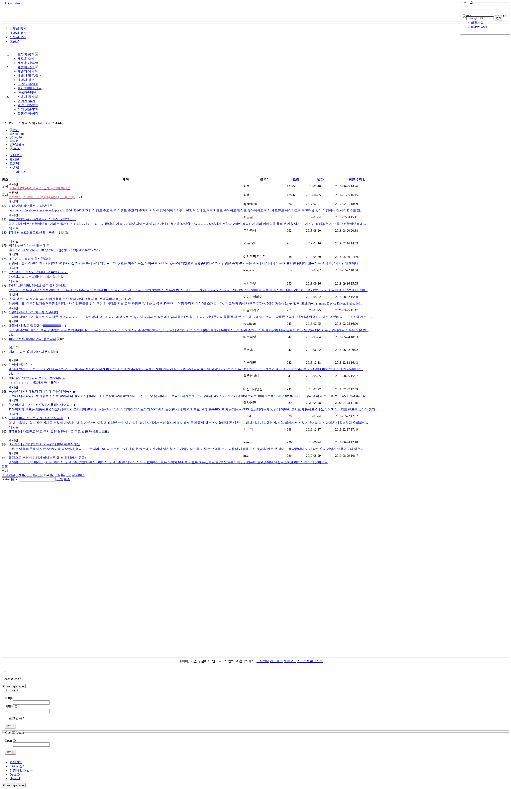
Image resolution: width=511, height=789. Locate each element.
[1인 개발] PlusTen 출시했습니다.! (32, 258)
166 (57, 475)
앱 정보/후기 (26, 101)
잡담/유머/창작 (28, 113)
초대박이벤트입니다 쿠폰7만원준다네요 (37, 378)
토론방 (14, 163)
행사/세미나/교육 (30, 88)
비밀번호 (11, 706)
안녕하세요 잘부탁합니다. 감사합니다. (36, 276)
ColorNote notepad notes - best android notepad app (34, 682)
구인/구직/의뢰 (28, 84)
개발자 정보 (26, 79)
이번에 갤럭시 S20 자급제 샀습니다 (33, 312)
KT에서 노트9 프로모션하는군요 (32, 232)
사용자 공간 (26, 96)
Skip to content (11, 3)
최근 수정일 (357, 179)
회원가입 (477, 22)
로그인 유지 (17, 718)
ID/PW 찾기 (479, 27)
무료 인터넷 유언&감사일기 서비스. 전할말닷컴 (42, 219)
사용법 (14, 167)
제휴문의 (290, 661)
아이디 (9, 698)
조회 (296, 179)
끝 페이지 (78, 475)
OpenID (15, 774)
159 (18, 475)
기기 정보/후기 (28, 109)
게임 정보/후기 (28, 105)
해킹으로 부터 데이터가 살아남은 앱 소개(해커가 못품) (47, 457)
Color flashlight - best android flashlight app (95, 682)
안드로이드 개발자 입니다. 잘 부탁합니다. (38, 272)
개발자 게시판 (28, 71)
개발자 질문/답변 (30, 75)
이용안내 (262, 661)
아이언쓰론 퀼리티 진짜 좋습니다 (32, 339)
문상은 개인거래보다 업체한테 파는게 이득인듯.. (43, 391)
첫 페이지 (8, 475)
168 (68, 475)
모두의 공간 (26, 54)
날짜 (320, 179)
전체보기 (16, 155)
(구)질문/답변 (27, 92)
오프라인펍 (18, 172)
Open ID (10, 740)
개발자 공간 (26, 67)
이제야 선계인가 (20, 364)
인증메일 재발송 (21, 770)
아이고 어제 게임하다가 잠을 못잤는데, (36, 418)
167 (63, 475)
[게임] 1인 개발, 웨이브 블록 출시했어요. (37, 285)
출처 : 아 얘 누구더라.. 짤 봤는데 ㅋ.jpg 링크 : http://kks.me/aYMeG (54, 250)
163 (40, 475)
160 (24, 475)
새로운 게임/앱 (28, 63)
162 (35, 475)
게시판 (14, 159)
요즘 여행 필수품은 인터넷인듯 (30, 205)
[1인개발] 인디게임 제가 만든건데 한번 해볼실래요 (44, 444)
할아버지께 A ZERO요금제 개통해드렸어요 (39, 404)
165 (52, 475)
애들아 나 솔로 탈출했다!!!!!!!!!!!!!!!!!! (35, 325)
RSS (4, 672)
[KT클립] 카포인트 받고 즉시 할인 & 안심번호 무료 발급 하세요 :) (55, 431)
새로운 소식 (26, 58)
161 (29, 475)
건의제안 (276, 661)
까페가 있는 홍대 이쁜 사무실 (30, 351)
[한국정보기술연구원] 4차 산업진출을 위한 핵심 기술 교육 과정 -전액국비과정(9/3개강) (70, 299)
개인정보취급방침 (310, 661)
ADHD (327, 661)
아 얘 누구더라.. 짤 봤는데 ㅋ (29, 245)
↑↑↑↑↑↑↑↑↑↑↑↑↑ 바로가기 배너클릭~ (34, 382)
